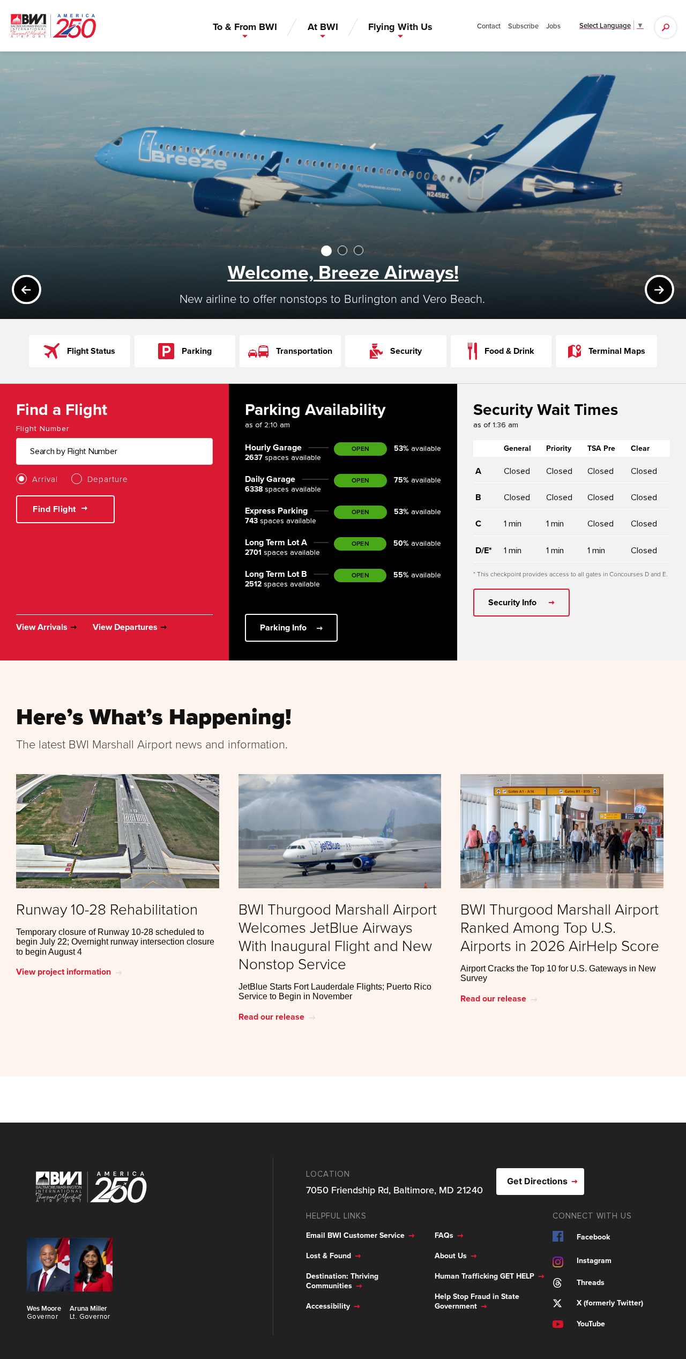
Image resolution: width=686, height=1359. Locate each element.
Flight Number (42, 429)
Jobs (553, 26)
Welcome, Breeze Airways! (343, 272)
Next (664, 289)
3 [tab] (360, 250)
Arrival (45, 479)
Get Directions (537, 1181)
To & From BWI (245, 27)
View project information (63, 972)
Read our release (271, 1017)
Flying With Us (400, 27)
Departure (107, 479)
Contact (489, 26)
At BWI (323, 27)
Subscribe (523, 26)
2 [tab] (344, 250)
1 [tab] (327, 250)
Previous (31, 289)
